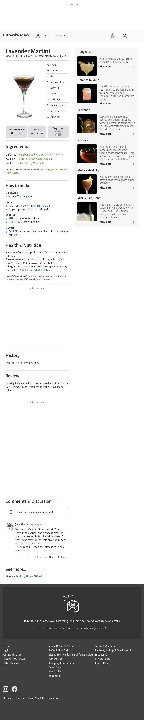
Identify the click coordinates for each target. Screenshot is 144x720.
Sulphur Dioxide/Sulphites (35, 270)
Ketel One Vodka (28, 154)
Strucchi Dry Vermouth (31, 163)
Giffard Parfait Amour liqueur (35, 159)
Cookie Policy (102, 663)
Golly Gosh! (84, 52)
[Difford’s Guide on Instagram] (7, 689)
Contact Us (55, 671)
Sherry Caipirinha (88, 198)
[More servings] (42, 133)
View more (105, 66)
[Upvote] (17, 557)
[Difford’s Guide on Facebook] (16, 689)
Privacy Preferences (14, 658)
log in (27, 512)
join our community (85, 628)
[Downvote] (28, 557)
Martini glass (24, 196)
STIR (11, 218)
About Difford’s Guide (61, 646)
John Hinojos (22, 524)
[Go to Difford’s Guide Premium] (112, 36)
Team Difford (56, 667)
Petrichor (83, 110)
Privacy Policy (102, 658)
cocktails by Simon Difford (27, 576)
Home (6, 646)
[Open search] (125, 36)
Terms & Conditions (106, 646)
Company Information (61, 663)
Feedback (54, 675)
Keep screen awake (58, 129)
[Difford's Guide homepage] (17, 36)
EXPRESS (13, 231)
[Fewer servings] (32, 133)
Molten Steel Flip (88, 170)
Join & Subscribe (12, 654)
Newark (82, 140)
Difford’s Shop (11, 663)
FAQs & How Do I (58, 650)
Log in (6, 650)
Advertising (55, 658)
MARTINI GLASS (41, 205)
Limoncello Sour (88, 80)
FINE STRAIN (15, 222)
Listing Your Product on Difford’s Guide (71, 654)
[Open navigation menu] (137, 36)
